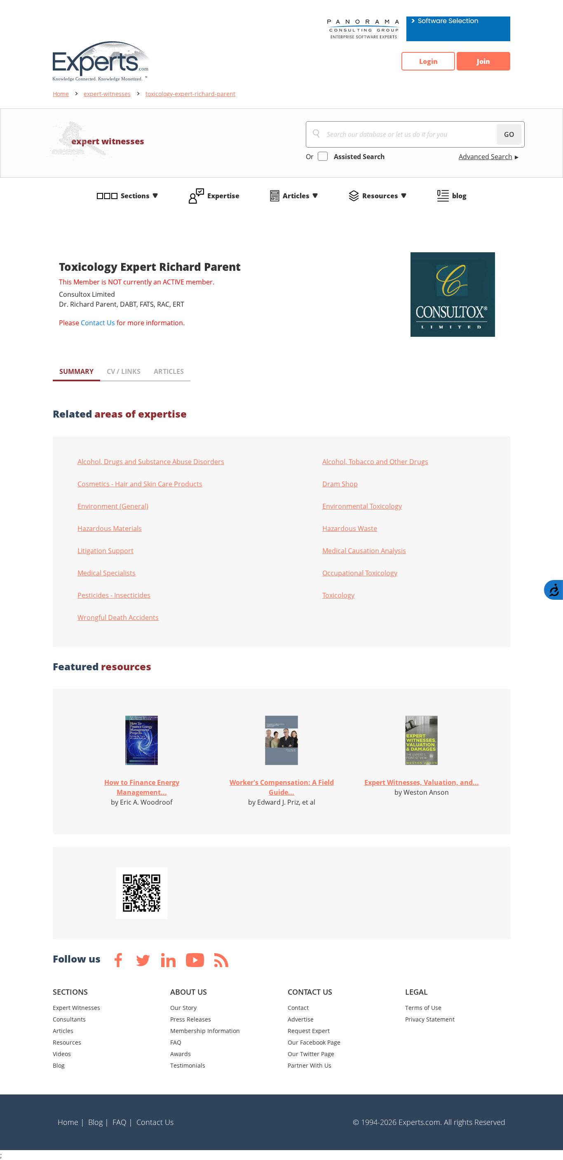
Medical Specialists (106, 573)
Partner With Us (309, 1065)
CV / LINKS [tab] (124, 371)
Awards (180, 1054)
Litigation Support (105, 550)
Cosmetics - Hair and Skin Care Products (139, 483)
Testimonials (187, 1065)
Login (428, 61)
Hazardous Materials (109, 528)
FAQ (175, 1042)
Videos (62, 1054)
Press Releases (190, 1019)
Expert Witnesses (76, 1008)
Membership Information (205, 1031)
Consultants (69, 1019)
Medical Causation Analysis (364, 550)
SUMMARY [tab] (76, 371)
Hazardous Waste (349, 528)
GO (509, 134)
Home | (71, 1122)
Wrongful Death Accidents (118, 617)
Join (483, 61)
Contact (298, 1008)
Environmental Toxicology (362, 506)
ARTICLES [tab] (169, 371)
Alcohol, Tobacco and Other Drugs (375, 461)
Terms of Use (423, 1008)
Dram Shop (340, 483)
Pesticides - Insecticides (113, 595)
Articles (296, 195)
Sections (135, 195)
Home (61, 94)
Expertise (223, 195)
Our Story (183, 1008)
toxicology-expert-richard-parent (190, 94)
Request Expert (309, 1031)
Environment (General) (112, 506)
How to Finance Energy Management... (141, 787)
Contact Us (98, 322)
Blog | (98, 1122)
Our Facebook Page (314, 1042)
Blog (59, 1065)
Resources (380, 195)
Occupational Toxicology (359, 573)
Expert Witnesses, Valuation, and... (421, 782)
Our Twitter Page (311, 1054)
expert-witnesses (107, 94)
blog (459, 195)
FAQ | (123, 1122)
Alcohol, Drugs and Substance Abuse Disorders (150, 461)
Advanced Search (485, 156)
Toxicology (338, 595)
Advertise (301, 1019)
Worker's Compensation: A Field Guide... (282, 787)
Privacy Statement (430, 1019)
